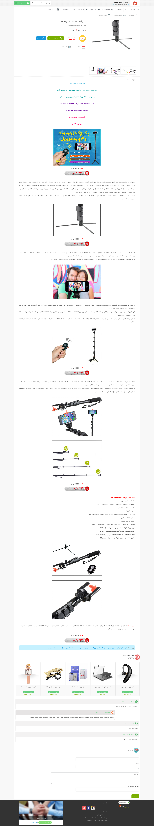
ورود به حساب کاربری (45, 822)
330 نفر (39, 38)
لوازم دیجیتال (106, 9)
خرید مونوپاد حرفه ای (86, 648)
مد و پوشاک (80, 9)
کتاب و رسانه (52, 9)
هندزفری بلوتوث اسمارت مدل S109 (127, 687)
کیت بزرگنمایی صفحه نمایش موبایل (103, 687)
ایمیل (137, 763)
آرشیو (131, 658)
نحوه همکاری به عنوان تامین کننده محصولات (97, 820)
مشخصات (131, 15)
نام (138, 755)
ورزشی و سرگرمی (66, 9)
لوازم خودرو (93, 9)
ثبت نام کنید (34, 822)
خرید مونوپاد (123, 648)
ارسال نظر (135, 796)
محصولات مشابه (118, 15)
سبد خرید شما (22, 3)
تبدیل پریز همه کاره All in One (78, 687)
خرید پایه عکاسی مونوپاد (99, 648)
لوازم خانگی (132, 9)
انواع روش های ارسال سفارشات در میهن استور (96, 817)
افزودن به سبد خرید (54, 38)
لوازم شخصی (119, 9)
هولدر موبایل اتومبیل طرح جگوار (53, 687)
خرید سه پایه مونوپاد (113, 648)
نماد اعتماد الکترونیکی (102, 815)
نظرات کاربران (103, 15)
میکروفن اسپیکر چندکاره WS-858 (28, 687)
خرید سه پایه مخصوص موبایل (70, 648)
